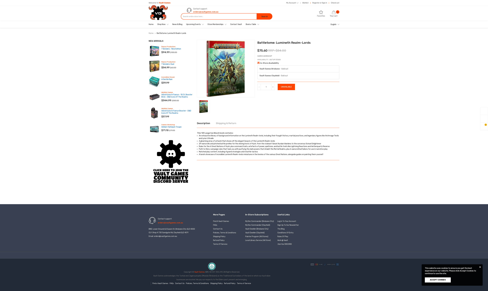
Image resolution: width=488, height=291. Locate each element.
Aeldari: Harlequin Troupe (171, 127)
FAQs (215, 225)
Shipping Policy (219, 236)
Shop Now (161, 24)
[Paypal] (325, 264)
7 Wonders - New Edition (171, 49)
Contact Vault (236, 24)
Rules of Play (282, 236)
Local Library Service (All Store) (258, 240)
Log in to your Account (286, 221)
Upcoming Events (193, 24)
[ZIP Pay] (333, 264)
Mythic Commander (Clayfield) (257, 225)
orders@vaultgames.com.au (205, 12)
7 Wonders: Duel (167, 64)
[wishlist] (484, 118)
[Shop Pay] (321, 264)
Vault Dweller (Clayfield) (255, 233)
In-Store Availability (269, 63)
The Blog (281, 229)
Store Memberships (215, 24)
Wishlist (305, 3)
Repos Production (168, 47)
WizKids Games (167, 92)
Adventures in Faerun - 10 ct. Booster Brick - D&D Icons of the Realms (176, 96)
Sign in (324, 3)
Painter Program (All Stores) (256, 236)
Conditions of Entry (285, 233)
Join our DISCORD (284, 244)
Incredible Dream (168, 77)
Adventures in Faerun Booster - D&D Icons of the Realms (176, 112)
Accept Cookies (438, 280)
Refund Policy (219, 240)
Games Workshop (168, 125)
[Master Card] (317, 264)
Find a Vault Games (221, 221)
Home (151, 24)
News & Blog (177, 24)
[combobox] (219, 16)
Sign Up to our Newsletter (288, 225)
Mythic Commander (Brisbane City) (259, 221)
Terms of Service (220, 244)
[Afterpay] (329, 264)
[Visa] (312, 264)
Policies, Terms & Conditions (224, 233)
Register (315, 3)
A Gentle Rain (166, 79)
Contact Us (218, 229)
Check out (335, 3)
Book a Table (251, 24)
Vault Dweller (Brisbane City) (256, 229)
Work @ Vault (282, 240)
